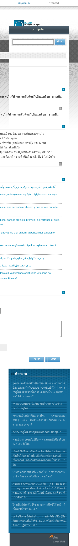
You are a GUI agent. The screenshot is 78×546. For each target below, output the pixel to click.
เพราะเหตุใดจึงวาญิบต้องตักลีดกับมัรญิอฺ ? (36, 432)
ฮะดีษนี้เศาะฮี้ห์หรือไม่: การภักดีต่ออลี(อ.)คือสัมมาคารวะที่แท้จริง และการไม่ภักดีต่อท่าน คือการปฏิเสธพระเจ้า (39, 521)
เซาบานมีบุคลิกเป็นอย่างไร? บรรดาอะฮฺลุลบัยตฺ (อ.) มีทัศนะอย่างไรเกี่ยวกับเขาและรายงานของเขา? (39, 420)
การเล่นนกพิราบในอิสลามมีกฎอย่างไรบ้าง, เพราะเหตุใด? (37, 406)
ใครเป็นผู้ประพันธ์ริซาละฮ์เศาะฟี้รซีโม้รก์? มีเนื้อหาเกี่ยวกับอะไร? (39, 507)
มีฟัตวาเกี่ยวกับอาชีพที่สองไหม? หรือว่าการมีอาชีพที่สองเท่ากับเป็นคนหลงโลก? (39, 474)
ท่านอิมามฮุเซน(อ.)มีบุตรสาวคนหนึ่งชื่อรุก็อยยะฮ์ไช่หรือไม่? (38, 442)
